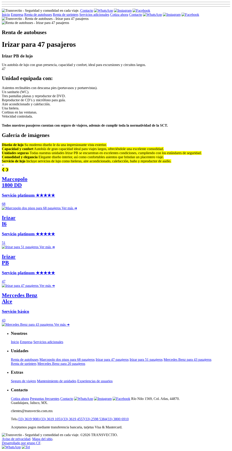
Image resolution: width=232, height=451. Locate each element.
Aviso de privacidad (16, 439)
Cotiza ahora (119, 15)
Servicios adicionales (94, 15)
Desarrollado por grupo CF (21, 443)
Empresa (17, 15)
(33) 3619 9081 (29, 419)
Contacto (86, 10)
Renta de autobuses (38, 15)
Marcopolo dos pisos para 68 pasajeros (67, 359)
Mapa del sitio (42, 439)
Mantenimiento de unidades (56, 381)
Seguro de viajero (23, 381)
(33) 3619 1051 (51, 419)
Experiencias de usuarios (95, 381)
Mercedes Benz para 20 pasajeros (61, 364)
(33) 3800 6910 (117, 419)
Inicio (6, 15)
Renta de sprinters (65, 15)
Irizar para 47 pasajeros (112, 359)
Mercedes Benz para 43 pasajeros (187, 359)
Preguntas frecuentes (44, 399)
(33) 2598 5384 (95, 419)
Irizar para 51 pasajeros (146, 359)
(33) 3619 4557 (73, 419)
